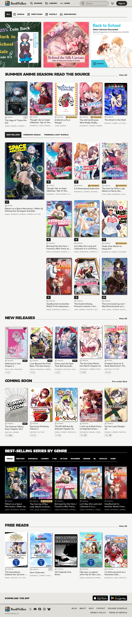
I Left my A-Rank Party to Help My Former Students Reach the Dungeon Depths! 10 (90, 427)
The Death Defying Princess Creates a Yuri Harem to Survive (85, 305)
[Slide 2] (66, 44)
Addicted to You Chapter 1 (12, 364)
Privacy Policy (98, 613)
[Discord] (35, 609)
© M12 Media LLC (12, 613)
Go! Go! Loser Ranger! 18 (115, 427)
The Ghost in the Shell (115, 120)
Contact (100, 608)
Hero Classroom (37, 572)
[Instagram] (44, 609)
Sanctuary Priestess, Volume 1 (39, 427)
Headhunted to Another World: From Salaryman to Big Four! (58, 305)
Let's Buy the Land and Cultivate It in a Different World (86, 247)
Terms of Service (118, 613)
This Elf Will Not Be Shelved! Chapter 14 (64, 427)
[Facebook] (39, 609)
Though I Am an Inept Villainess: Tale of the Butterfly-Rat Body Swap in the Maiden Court (40, 121)
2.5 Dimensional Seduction (86, 188)
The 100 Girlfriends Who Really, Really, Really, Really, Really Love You (89, 121)
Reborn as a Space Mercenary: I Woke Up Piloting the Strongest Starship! (24, 209)
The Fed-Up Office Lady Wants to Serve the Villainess (113, 189)
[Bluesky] (49, 609)
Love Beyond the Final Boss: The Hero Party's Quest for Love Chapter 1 (41, 364)
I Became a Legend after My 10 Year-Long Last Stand (90, 573)
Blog (74, 608)
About (83, 608)
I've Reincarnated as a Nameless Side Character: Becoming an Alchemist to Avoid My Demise (115, 573)
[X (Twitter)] (30, 609)
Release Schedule (117, 608)
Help (91, 608)
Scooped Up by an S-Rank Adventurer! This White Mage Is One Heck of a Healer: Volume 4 (115, 364)
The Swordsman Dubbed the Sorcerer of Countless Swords (16, 573)
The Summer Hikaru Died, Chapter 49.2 (14, 427)
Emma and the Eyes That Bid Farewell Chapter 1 (64, 364)
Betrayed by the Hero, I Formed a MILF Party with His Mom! (58, 247)
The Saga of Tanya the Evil (16, 121)
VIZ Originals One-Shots (63, 573)
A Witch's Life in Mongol (62, 121)
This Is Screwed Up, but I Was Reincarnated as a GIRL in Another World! (113, 305)
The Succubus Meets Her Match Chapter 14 (90, 364)
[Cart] (112, 3)
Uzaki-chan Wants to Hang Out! (112, 247)
